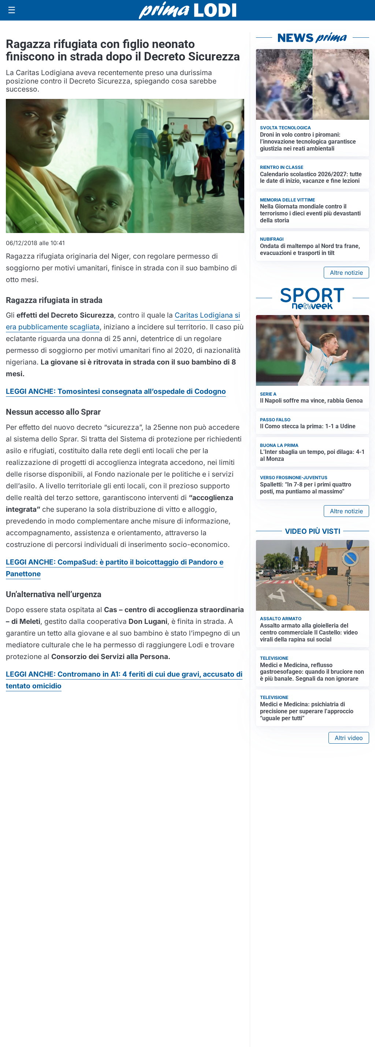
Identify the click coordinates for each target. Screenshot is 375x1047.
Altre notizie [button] (346, 272)
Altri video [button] (349, 737)
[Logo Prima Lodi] (188, 10)
